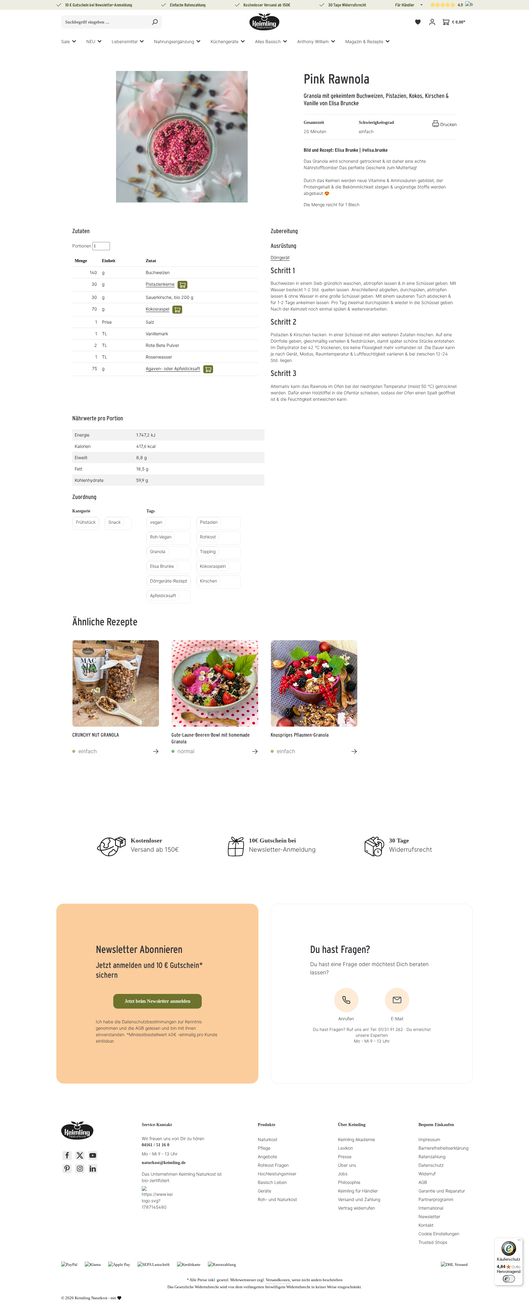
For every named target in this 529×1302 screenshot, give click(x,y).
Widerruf (427, 1173)
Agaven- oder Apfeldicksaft (173, 368)
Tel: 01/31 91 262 (386, 1029)
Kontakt (425, 1225)
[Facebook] (67, 1155)
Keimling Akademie (356, 1139)
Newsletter (429, 1216)
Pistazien (209, 522)
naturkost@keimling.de (164, 1162)
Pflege (264, 1148)
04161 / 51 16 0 (155, 1145)
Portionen (81, 245)
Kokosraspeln (213, 566)
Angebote (267, 1156)
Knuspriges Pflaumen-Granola (299, 735)
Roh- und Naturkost (277, 1199)
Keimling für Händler (358, 1190)
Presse (344, 1156)
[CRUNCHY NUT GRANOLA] (116, 683)
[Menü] (519, 1241)
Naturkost (267, 1139)
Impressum (429, 1139)
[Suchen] (155, 22)
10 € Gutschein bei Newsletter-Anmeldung (98, 4)
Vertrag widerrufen (356, 1208)
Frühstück (86, 522)
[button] (421, 5)
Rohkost (208, 536)
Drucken (448, 124)
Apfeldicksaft (163, 595)
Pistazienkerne (160, 284)
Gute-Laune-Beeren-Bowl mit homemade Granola (210, 737)
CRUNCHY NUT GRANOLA (95, 735)
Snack (114, 522)
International (430, 1208)
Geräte (264, 1190)
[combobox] (104, 22)
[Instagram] (79, 1168)
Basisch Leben (272, 1182)
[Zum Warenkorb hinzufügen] (182, 285)
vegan (156, 522)
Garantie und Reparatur (441, 1190)
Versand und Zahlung (359, 1199)
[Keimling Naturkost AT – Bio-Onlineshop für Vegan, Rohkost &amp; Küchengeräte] (264, 22)
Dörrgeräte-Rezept (168, 580)
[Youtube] (92, 1155)
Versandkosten (278, 1280)
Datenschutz (431, 1165)
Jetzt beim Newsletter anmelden (157, 1001)
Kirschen (208, 580)
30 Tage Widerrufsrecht (347, 4)
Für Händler (404, 4)
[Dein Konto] (432, 22)
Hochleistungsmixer (277, 1173)
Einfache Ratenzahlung (188, 4)
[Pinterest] (67, 1168)
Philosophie (349, 1182)
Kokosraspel (157, 308)
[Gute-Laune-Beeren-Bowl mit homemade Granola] (215, 683)
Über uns (347, 1165)
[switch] (509, 1278)
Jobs (342, 1173)
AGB (422, 1182)
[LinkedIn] (92, 1168)
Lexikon (345, 1148)
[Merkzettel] (417, 22)
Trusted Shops (432, 1242)
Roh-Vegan (160, 536)
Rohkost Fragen (273, 1165)
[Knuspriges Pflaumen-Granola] (314, 683)
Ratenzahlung (431, 1156)
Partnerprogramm (435, 1199)
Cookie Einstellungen (438, 1233)
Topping (208, 551)
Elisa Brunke (162, 566)
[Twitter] (79, 1155)
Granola (157, 551)
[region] (182, 137)
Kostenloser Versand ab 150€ (266, 4)
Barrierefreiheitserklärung (443, 1148)
